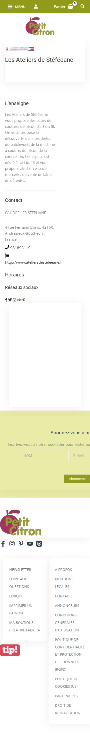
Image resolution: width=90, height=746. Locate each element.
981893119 (20, 247)
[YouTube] (30, 544)
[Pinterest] (21, 544)
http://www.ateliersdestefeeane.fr (34, 262)
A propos (63, 569)
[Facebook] (3, 544)
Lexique (16, 596)
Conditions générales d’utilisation (67, 622)
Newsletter (20, 569)
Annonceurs (67, 605)
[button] (82, 6)
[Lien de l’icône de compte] (36, 6)
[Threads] (39, 544)
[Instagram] (12, 544)
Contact (63, 596)
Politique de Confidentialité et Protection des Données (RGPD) (70, 654)
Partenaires (66, 695)
